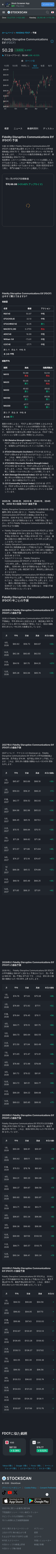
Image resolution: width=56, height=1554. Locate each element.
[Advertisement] (28, 117)
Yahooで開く (7, 1466)
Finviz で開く (36, 1466)
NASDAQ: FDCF (23, 32)
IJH (38, 1442)
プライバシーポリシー (11, 1487)
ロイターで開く (45, 1468)
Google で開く (22, 1466)
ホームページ (8, 32)
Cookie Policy (30, 1487)
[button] (3, 12)
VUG (12, 1442)
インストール (48, 4)
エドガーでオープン (28, 1468)
